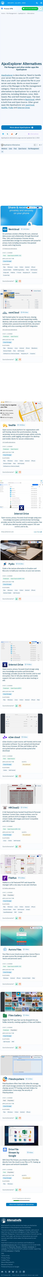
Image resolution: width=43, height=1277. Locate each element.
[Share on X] (7, 134)
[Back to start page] (3, 3)
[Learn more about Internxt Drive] (4, 664)
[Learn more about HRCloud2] (4, 807)
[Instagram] (20, 1272)
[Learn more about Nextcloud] (4, 229)
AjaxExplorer (7, 75)
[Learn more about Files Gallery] (4, 1015)
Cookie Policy (5, 1260)
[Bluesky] (13, 1272)
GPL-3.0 (17, 829)
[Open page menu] (41, 3)
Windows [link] (4, 149)
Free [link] (15, 149)
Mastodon (12, 1247)
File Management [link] (33, 149)
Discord (24, 1245)
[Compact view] (37, 145)
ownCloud (29, 105)
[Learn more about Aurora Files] (4, 949)
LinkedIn (4, 1249)
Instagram (31, 1247)
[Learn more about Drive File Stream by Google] (4, 1149)
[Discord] (2, 1272)
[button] (25, 229)
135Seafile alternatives (8, 442)
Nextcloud (29, 99)
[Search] (36, 3)
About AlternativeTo (7, 1262)
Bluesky (18, 1247)
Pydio (10, 107)
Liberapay (10, 1251)
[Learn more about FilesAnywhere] (4, 1079)
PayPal (17, 1251)
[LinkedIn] (24, 1272)
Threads (24, 1247)
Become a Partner (7, 1264)
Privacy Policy (5, 1258)
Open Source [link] (22, 149)
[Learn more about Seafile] (4, 425)
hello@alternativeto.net (9, 1245)
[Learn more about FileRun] (4, 878)
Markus (21, 1230)
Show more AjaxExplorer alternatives (21, 1204)
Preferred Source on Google (10, 1267)
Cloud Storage (7, 261)
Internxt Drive (24, 107)
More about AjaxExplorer (20, 127)
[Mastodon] (9, 1272)
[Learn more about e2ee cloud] (4, 737)
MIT (19, 688)
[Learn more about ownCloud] (4, 312)
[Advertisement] (21, 36)
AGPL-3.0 (17, 255)
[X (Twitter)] (6, 1272)
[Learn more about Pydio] (4, 564)
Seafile (4, 107)
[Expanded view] (35, 145)
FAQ (2, 1253)
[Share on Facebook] (3, 134)
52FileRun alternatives (8, 888)
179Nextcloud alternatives (9, 248)
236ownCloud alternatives (9, 329)
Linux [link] (10, 149)
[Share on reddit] (12, 134)
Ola (15, 1230)
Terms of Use (5, 1256)
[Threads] (17, 1272)
